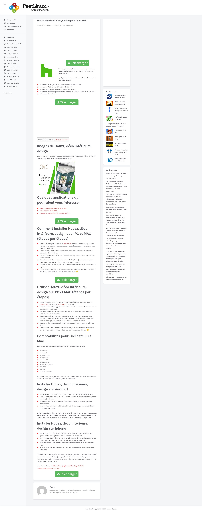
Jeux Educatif (11, 80)
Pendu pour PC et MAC (120, 138)
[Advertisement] (14, 127)
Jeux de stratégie (13, 77)
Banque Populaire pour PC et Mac (120, 96)
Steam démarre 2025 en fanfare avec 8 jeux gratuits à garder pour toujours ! (116, 176)
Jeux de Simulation (13, 67)
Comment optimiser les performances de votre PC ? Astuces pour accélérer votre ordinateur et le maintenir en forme (115, 220)
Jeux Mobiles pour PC (14, 26)
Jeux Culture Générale (14, 44)
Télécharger (79, 63)
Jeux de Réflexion (13, 60)
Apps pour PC (11, 20)
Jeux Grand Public (13, 83)
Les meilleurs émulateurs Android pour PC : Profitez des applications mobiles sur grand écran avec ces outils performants (116, 186)
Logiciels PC (11, 23)
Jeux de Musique (12, 57)
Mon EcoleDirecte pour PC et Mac (120, 160)
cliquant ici (68, 244)
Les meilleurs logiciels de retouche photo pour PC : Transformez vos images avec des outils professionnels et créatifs (116, 243)
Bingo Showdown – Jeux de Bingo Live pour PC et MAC (116, 125)
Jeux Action (10, 37)
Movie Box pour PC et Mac (121, 144)
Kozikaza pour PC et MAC (48, 211)
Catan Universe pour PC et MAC (120, 103)
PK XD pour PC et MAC (120, 131)
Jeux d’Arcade (12, 47)
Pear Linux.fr (89, 509)
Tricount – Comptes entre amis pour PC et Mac (121, 152)
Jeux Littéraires (12, 86)
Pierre (52, 487)
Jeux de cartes (12, 50)
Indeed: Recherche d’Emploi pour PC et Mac (121, 111)
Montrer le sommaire (62, 140)
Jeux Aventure (11, 41)
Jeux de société (12, 70)
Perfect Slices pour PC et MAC (121, 118)
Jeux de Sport (11, 73)
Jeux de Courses (12, 54)
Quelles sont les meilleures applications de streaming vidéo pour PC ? (116, 209)
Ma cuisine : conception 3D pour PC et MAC (54, 213)
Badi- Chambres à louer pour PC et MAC (53, 208)
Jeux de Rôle (11, 63)
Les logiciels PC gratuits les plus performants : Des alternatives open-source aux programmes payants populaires (115, 269)
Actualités (10, 30)
